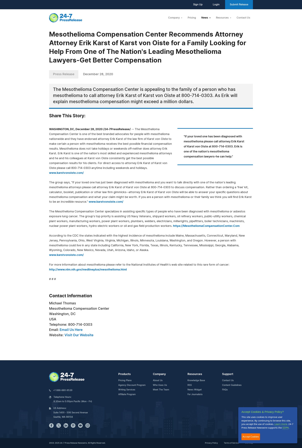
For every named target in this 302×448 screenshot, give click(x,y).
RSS (189, 385)
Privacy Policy (211, 443)
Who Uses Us (160, 385)
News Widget (194, 390)
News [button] (205, 17)
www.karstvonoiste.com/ (66, 173)
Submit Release (239, 4)
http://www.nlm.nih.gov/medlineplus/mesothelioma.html (88, 269)
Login (216, 4)
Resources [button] (222, 17)
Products (124, 374)
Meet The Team (161, 390)
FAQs (225, 390)
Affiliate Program (127, 394)
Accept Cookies (251, 436)
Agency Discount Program (131, 385)
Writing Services (126, 390)
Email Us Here (71, 330)
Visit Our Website (78, 335)
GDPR (285, 427)
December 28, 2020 (98, 74)
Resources (194, 374)
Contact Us (243, 17)
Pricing (192, 17)
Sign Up (198, 4)
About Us (158, 380)
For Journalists (195, 394)
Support (227, 374)
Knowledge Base (196, 380)
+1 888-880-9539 (62, 390)
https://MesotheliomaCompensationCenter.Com (206, 226)
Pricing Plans (125, 380)
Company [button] (174, 17)
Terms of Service (231, 443)
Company (159, 374)
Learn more (280, 424)
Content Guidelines (232, 385)
